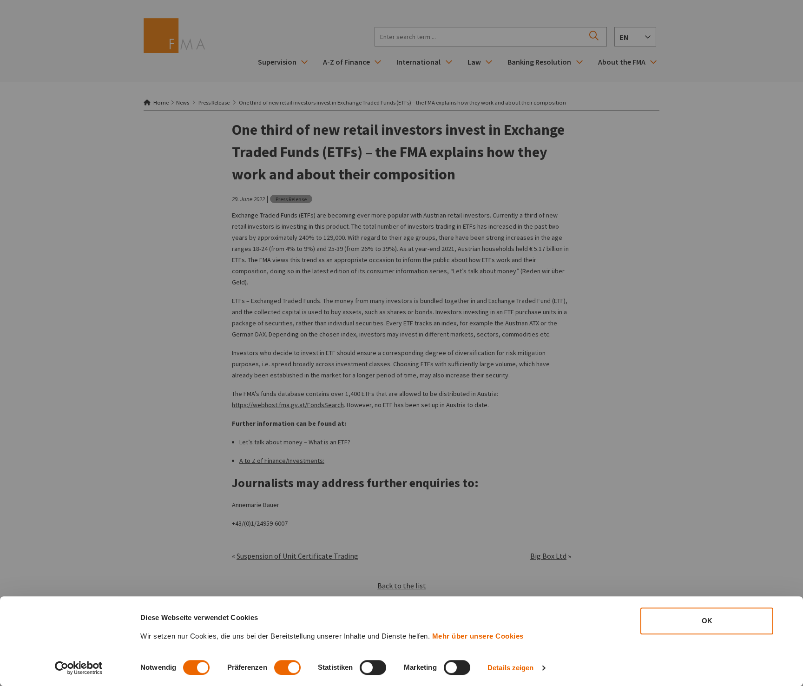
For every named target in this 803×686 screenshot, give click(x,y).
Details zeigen (510, 668)
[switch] (287, 667)
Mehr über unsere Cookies (478, 636)
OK (707, 621)
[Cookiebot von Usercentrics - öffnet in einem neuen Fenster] (78, 668)
